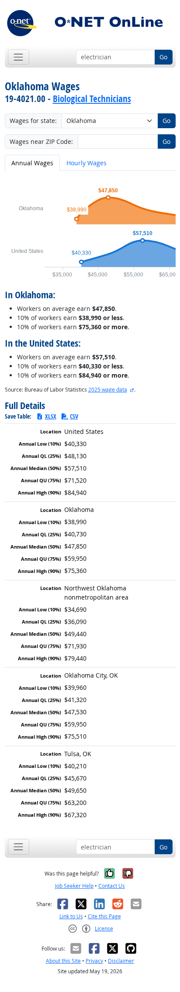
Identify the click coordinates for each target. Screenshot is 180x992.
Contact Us (111, 886)
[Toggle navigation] (18, 57)
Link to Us (71, 916)
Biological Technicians (92, 98)
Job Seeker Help (74, 886)
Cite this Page (104, 916)
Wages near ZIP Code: (41, 141)
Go (163, 57)
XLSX (50, 416)
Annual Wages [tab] (32, 163)
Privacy (94, 961)
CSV (74, 416)
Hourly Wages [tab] (86, 163)
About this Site (63, 961)
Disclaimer (121, 961)
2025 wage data (107, 389)
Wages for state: (33, 120)
